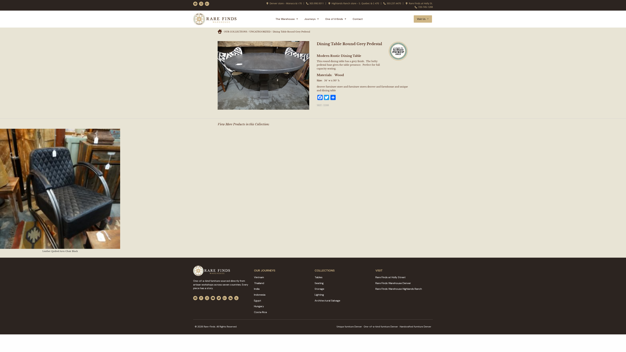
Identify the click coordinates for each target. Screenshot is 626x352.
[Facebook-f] (195, 4)
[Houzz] (230, 298)
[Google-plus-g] (207, 4)
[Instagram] (201, 4)
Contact (358, 19)
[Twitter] (219, 298)
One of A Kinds (334, 19)
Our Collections (235, 31)
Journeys (310, 19)
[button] (407, 19)
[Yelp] (236, 298)
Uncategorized (259, 31)
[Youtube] (213, 298)
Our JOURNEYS (264, 270)
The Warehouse (285, 19)
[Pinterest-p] (201, 298)
